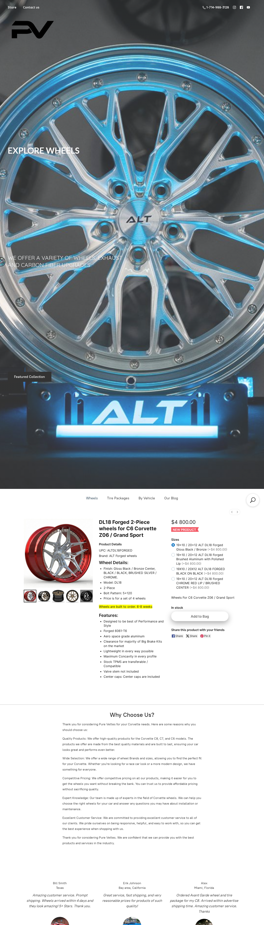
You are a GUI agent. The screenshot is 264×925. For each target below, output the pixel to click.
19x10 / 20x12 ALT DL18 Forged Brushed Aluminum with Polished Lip (200, 559)
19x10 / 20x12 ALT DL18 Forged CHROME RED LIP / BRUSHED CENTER (199, 583)
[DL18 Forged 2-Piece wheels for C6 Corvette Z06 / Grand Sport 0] (30, 596)
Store (12, 7)
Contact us (31, 7)
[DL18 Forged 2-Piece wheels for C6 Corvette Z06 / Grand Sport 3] (72, 596)
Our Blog (171, 498)
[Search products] (252, 500)
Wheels (92, 498)
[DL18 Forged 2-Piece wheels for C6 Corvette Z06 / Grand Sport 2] (58, 596)
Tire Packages (118, 498)
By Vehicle (147, 498)
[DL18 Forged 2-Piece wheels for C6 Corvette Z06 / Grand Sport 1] (44, 596)
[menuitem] (232, 512)
